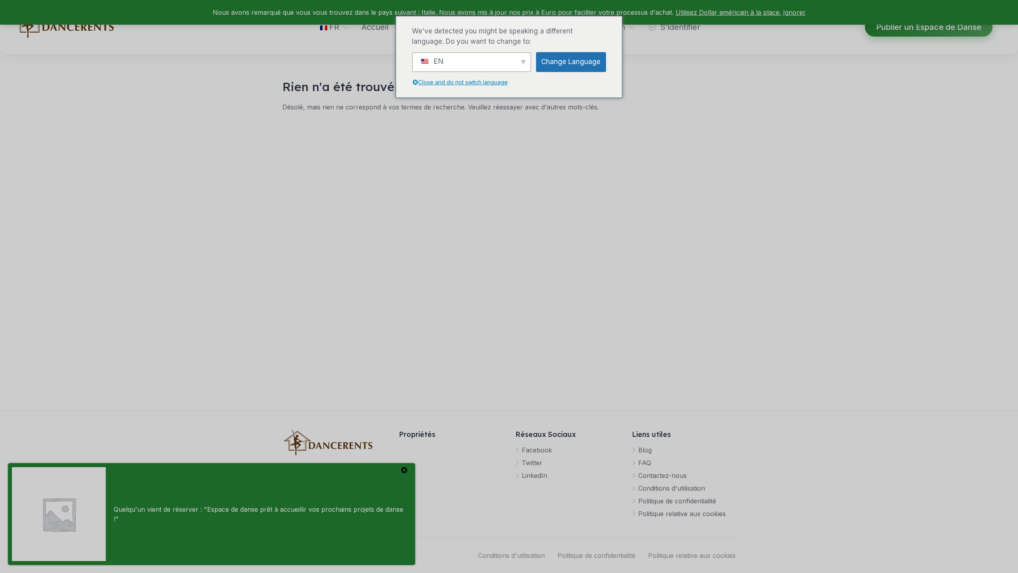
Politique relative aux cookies (682, 514)
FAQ (644, 463)
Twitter (532, 463)
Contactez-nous (662, 475)
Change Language (570, 62)
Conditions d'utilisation (671, 488)
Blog (645, 450)
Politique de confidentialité (677, 501)
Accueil (375, 27)
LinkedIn (534, 475)
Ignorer (794, 12)
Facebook (537, 450)
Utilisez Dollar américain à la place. (728, 12)
